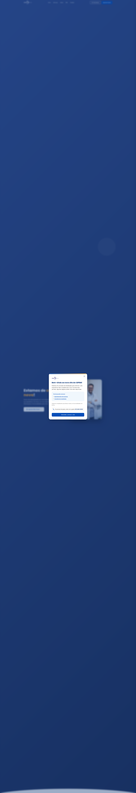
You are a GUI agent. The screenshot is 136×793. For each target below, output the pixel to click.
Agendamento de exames (61, 396)
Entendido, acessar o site (68, 414)
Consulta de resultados (60, 399)
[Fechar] (84, 376)
